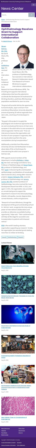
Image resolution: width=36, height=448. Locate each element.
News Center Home (5, 428)
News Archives (22, 430)
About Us (21, 433)
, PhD (21, 177)
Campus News (5, 25)
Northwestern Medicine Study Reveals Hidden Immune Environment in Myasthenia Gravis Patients (16, 387)
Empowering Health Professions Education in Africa (15, 356)
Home (3, 19)
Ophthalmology (12, 237)
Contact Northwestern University (8, 442)
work (6, 170)
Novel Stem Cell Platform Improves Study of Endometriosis (15, 327)
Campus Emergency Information (8, 445)
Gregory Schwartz (14, 177)
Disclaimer (19, 442)
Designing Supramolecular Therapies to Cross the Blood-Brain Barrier (17, 297)
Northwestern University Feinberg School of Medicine (16, 2)
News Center (12, 8)
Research (20, 237)
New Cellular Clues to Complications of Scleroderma (14, 418)
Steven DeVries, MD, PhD (4, 48)
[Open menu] (34, 5)
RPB (2, 225)
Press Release (4, 433)
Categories (3, 430)
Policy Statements (21, 445)
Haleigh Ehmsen (7, 41)
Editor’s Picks (21, 428)
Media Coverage (4, 435)
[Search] (31, 15)
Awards (4, 237)
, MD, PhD (9, 182)
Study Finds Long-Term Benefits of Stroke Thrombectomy (15, 267)
